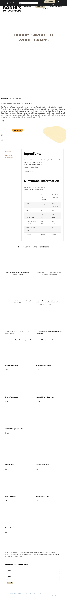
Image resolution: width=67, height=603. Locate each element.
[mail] (10, 3)
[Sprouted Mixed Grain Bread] (49, 384)
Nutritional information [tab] (9, 156)
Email (9, 576)
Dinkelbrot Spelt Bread (43, 365)
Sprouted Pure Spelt (11, 365)
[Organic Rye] (18, 515)
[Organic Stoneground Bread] (18, 416)
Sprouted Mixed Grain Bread (45, 397)
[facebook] (4, 3)
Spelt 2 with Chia (10, 496)
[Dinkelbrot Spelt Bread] (49, 352)
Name (9, 570)
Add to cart (17, 130)
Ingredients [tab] (8, 151)
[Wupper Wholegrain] (49, 451)
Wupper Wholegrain (42, 464)
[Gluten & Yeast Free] (49, 483)
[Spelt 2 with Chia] (18, 483)
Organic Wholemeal (11, 397)
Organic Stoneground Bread (14, 429)
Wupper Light (9, 464)
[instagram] (7, 3)
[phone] (13, 3)
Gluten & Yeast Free (42, 496)
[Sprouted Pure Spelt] (18, 352)
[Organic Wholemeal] (18, 384)
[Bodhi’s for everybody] (12, 6)
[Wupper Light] (18, 451)
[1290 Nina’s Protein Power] (33, 76)
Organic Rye (9, 528)
